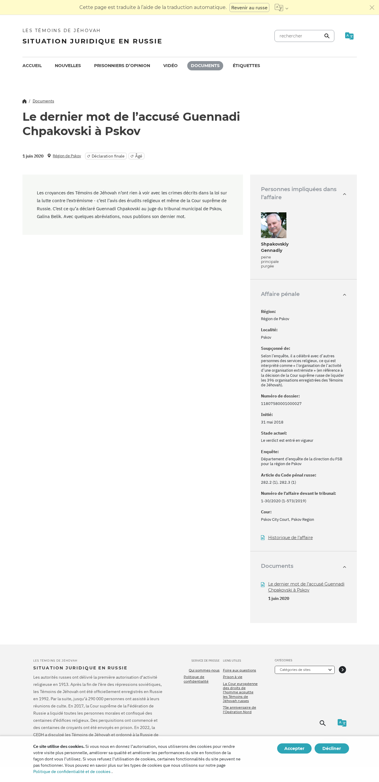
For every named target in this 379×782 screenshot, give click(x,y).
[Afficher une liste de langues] (281, 7)
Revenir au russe (249, 7)
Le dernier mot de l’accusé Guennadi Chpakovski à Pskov (306, 587)
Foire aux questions (239, 670)
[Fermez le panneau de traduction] (372, 7)
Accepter (294, 748)
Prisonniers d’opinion (122, 65)
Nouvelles (68, 65)
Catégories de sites (295, 670)
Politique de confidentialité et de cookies (72, 771)
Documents (205, 65)
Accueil (32, 65)
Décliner (331, 748)
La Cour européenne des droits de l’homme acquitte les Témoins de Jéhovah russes (240, 692)
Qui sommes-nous (204, 670)
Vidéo (170, 65)
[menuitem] (32, 65)
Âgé (138, 156)
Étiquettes (246, 65)
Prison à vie (232, 677)
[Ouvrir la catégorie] (342, 670)
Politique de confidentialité (196, 679)
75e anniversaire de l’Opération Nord (239, 709)
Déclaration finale (108, 156)
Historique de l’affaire (290, 537)
